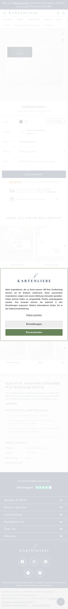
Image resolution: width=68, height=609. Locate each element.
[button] (34, 315)
